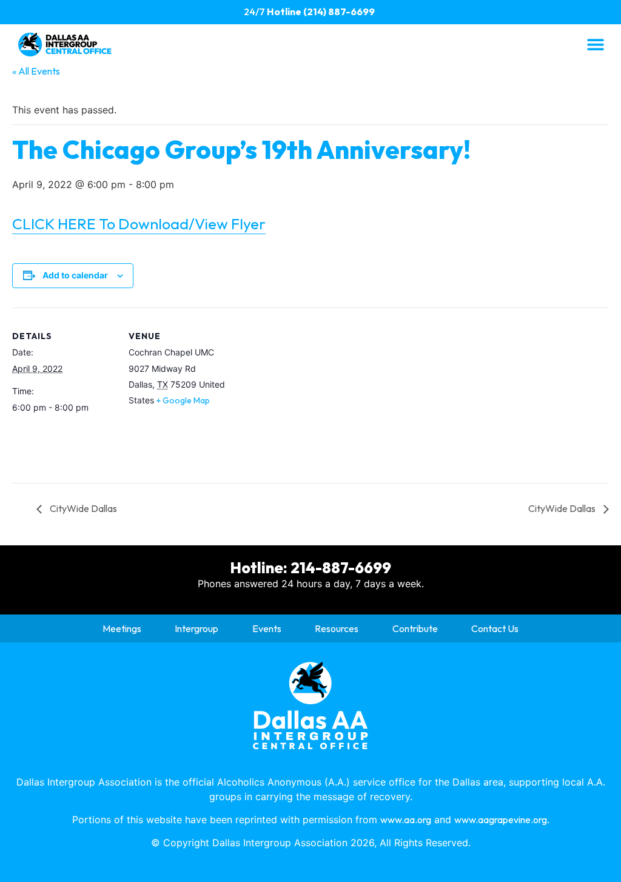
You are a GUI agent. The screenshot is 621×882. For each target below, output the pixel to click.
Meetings (121, 628)
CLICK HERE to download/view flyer (139, 224)
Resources (336, 628)
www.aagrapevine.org (500, 819)
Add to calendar (75, 275)
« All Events (36, 71)
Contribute (415, 628)
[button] (595, 44)
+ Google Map (183, 400)
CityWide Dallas (82, 508)
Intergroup (196, 628)
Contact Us (495, 628)
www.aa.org (405, 819)
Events (266, 628)
